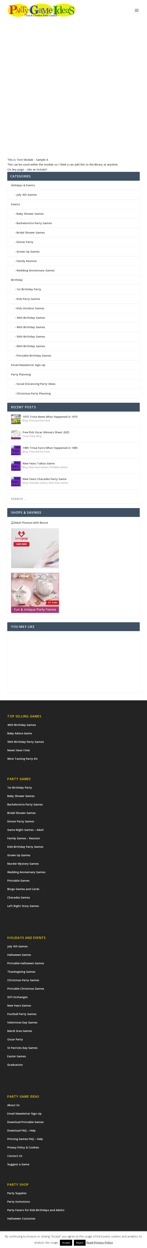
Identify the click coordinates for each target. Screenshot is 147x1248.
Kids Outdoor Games (30, 308)
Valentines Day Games (22, 1022)
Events (15, 204)
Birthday (17, 280)
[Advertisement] (73, 662)
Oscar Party (29, 436)
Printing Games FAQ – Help (25, 1139)
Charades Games (38, 482)
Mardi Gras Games (19, 1031)
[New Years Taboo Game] (16, 466)
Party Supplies (16, 1193)
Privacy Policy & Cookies (23, 1147)
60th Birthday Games (30, 346)
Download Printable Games (25, 1122)
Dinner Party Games (20, 821)
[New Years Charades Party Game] (16, 481)
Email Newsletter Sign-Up (28, 365)
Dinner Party (24, 242)
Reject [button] (79, 1243)
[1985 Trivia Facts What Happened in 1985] (16, 450)
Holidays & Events (23, 185)
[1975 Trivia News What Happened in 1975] (16, 419)
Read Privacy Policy (99, 1243)
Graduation (15, 1065)
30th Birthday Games (30, 317)
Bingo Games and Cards (23, 889)
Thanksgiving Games (21, 971)
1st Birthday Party (28, 289)
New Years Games (38, 467)
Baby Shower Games (30, 213)
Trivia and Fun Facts (39, 420)
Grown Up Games (27, 251)
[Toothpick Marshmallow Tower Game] (73, 68)
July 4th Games (26, 194)
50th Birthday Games (30, 336)
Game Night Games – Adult (25, 830)
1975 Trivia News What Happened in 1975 (50, 416)
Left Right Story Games (23, 906)
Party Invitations (18, 1201)
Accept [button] (66, 1243)
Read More (21, 140)
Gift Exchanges (17, 997)
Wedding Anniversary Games (35, 270)
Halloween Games (19, 955)
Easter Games (16, 1056)
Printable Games (59, 467)
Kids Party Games (50, 119)
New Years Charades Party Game (44, 479)
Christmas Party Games (23, 980)
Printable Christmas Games (25, 988)
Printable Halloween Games (25, 963)
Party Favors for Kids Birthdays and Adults (35, 1210)
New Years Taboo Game (39, 463)
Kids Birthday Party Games (25, 847)
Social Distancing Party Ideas (35, 384)
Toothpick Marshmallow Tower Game (45, 114)
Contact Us (14, 1156)
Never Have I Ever (18, 750)
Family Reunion (26, 261)
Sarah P (18, 119)
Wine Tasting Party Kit (22, 758)
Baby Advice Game (19, 733)
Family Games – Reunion (23, 838)
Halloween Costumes (21, 1218)
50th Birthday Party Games (25, 742)
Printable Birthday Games (33, 355)
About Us (13, 1105)
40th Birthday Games (30, 327)
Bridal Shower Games (30, 232)
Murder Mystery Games (23, 863)
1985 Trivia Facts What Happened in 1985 (50, 448)
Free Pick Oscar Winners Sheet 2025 (46, 432)
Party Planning (21, 374)
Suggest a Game (18, 1164)
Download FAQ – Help (21, 1130)
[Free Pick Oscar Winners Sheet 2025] (16, 435)
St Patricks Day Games (22, 1048)
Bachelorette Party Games (34, 223)
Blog (25, 420)
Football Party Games (21, 1014)
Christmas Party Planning (33, 393)
